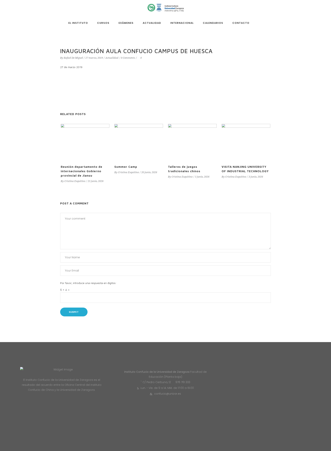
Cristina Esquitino (74, 181)
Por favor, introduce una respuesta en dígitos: (88, 283)
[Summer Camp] (138, 142)
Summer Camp (125, 166)
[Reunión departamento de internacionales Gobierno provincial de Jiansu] (85, 142)
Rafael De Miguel (73, 57)
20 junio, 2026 (149, 172)
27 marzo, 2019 (94, 57)
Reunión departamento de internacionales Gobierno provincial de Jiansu (81, 171)
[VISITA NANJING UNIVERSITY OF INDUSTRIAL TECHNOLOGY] (246, 142)
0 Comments (128, 57)
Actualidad (111, 57)
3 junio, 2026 (256, 176)
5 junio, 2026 (202, 176)
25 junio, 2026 (95, 181)
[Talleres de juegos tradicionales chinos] (192, 142)
